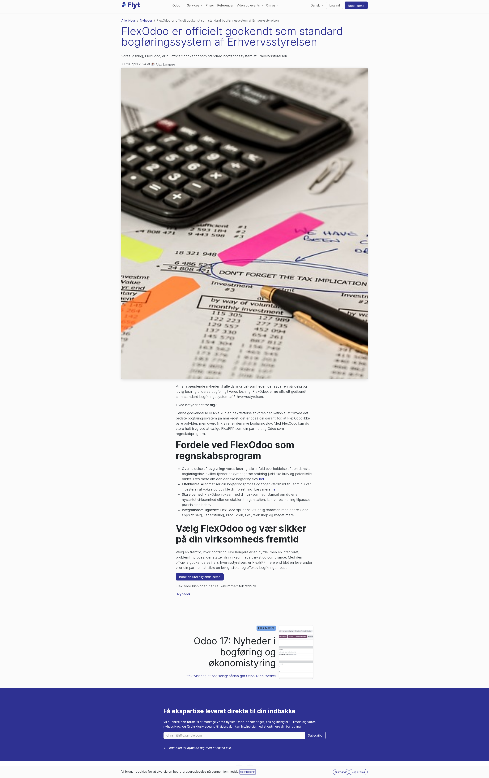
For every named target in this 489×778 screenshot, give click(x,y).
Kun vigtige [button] (341, 772)
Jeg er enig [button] (358, 772)
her (261, 479)
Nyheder (146, 20)
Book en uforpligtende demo (199, 577)
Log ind (334, 5)
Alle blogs (128, 20)
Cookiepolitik (247, 771)
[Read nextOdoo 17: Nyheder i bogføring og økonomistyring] (296, 652)
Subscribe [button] (315, 735)
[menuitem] (178, 5)
